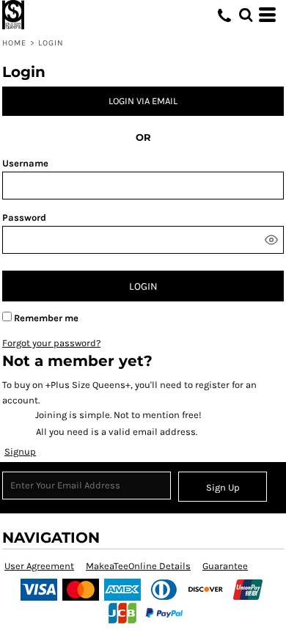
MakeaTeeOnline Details (138, 565)
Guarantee (225, 565)
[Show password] (271, 240)
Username (25, 163)
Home (14, 43)
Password (24, 217)
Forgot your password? (51, 342)
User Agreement (39, 565)
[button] (245, 14)
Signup (20, 451)
